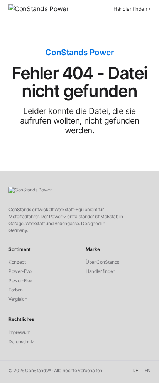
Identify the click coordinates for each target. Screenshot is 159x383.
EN (148, 370)
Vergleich (17, 299)
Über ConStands (102, 262)
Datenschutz (21, 341)
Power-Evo (20, 271)
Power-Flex (20, 280)
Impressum (19, 332)
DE (135, 370)
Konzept (16, 262)
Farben (15, 290)
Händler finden (100, 271)
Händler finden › (132, 9)
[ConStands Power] (38, 9)
